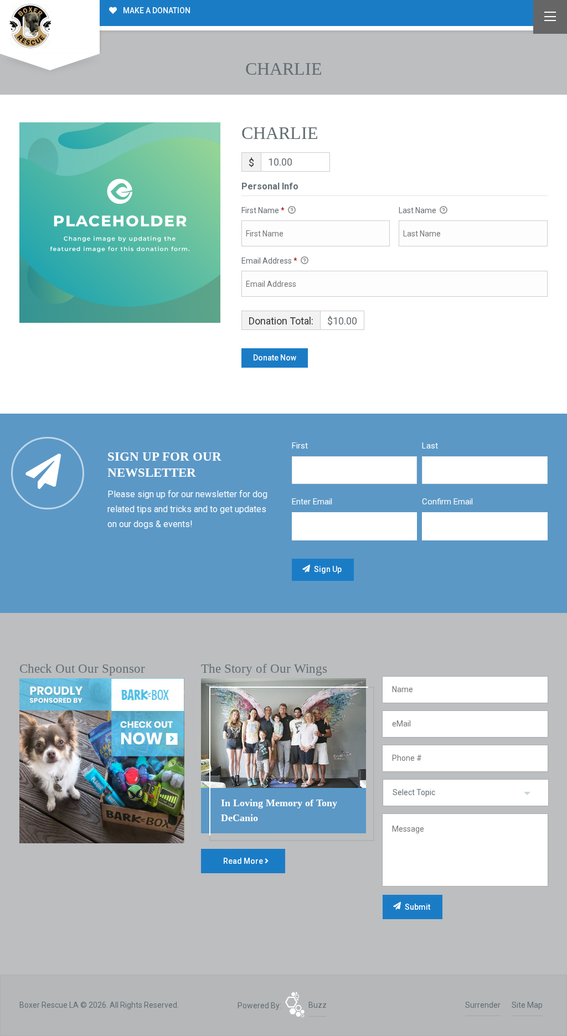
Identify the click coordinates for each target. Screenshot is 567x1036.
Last (430, 446)
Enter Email (312, 502)
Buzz (317, 1005)
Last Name (418, 210)
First (300, 446)
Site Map (527, 1005)
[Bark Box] (101, 760)
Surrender (483, 1005)
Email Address (269, 260)
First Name (263, 210)
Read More (244, 861)
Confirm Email (447, 502)
